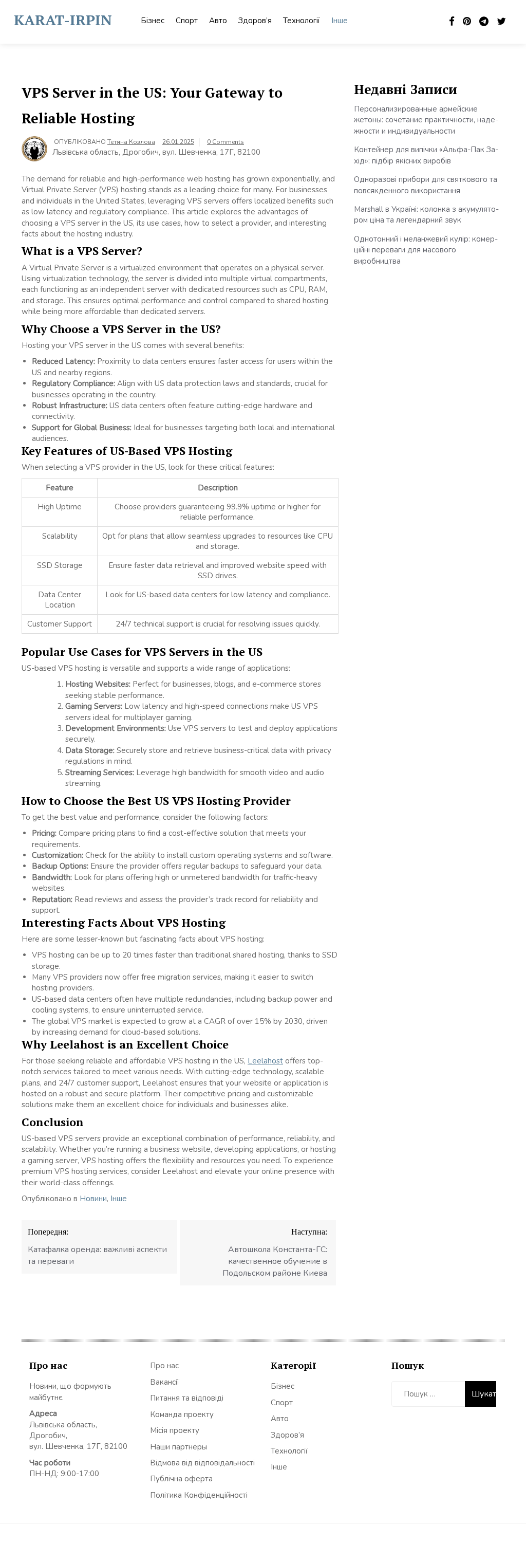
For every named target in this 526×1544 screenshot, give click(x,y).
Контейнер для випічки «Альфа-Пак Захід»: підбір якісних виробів (426, 155)
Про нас (164, 1366)
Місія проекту (174, 1430)
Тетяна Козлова (131, 142)
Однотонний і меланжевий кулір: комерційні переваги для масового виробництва (426, 250)
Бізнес (152, 20)
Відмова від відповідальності (202, 1463)
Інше (339, 20)
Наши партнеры (178, 1447)
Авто (218, 20)
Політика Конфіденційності (199, 1495)
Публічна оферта (181, 1479)
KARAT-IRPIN (63, 19)
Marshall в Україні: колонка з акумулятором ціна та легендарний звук (426, 214)
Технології (301, 20)
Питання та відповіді (186, 1398)
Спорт (187, 20)
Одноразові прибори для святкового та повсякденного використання (425, 184)
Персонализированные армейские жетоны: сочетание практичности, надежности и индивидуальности (426, 120)
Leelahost (265, 1061)
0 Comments (225, 142)
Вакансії (164, 1382)
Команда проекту (182, 1414)
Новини (93, 1198)
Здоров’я (255, 20)
